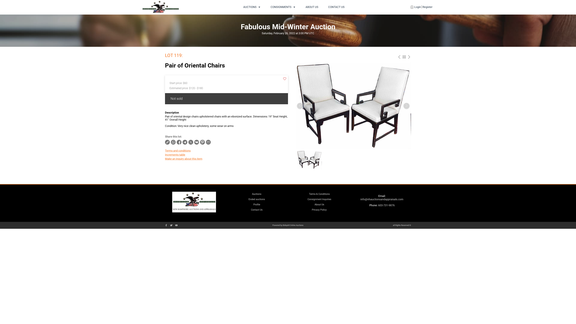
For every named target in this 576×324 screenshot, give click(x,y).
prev (399, 57)
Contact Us (336, 7)
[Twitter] (171, 225)
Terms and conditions (178, 150)
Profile (256, 204)
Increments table (175, 154)
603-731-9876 (386, 205)
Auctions (249, 7)
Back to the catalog (404, 57)
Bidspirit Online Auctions (293, 225)
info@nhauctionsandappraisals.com (381, 199)
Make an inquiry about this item (183, 158)
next (409, 57)
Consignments (281, 7)
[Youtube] (176, 225)
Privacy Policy (319, 209)
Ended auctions (257, 199)
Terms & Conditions (319, 194)
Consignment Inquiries (319, 199)
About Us (312, 7)
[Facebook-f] (166, 225)
